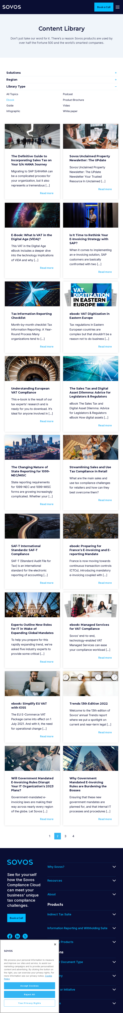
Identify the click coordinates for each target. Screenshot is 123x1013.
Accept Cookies (29, 985)
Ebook (10, 99)
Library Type (15, 86)
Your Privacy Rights (29, 1003)
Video (66, 105)
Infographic (13, 111)
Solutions (13, 73)
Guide (9, 105)
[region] (29, 976)
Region (11, 79)
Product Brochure (73, 99)
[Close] (55, 944)
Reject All (29, 994)
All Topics (12, 94)
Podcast (68, 94)
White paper (70, 111)
